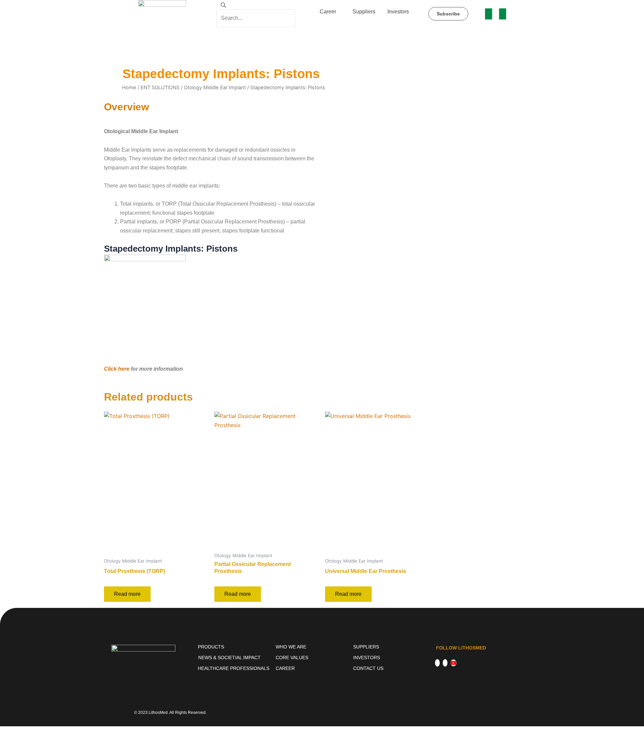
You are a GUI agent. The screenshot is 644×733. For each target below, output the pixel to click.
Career (328, 11)
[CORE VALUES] (313, 657)
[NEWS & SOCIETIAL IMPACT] (235, 657)
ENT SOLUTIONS (160, 88)
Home (129, 88)
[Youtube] (453, 663)
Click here (116, 369)
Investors (398, 11)
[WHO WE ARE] (313, 646)
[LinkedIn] (445, 663)
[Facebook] (437, 663)
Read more (127, 594)
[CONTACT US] (390, 668)
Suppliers (364, 11)
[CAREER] (313, 668)
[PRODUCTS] (235, 646)
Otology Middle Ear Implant (215, 88)
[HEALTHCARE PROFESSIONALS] (235, 668)
